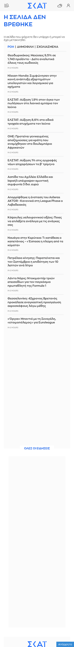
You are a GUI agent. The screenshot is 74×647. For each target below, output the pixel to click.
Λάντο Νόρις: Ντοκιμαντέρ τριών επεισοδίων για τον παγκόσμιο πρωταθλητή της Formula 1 (31, 282)
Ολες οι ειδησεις (37, 448)
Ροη (11, 46)
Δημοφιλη (25, 46)
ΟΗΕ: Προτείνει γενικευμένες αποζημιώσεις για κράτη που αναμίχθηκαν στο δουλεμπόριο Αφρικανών (30, 142)
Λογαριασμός (68, 5)
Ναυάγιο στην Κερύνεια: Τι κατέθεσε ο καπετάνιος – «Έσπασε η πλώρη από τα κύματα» (35, 241)
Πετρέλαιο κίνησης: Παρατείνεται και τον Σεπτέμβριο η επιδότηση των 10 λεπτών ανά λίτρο (34, 262)
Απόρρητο (65, 644)
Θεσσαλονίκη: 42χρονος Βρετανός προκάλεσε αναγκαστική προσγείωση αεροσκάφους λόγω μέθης (34, 302)
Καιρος (60, 5)
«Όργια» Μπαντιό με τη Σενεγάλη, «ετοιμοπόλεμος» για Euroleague (32, 321)
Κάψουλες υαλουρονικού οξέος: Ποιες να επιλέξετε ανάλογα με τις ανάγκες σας (35, 221)
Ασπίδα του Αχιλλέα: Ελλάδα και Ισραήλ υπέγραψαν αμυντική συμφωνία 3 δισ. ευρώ (30, 181)
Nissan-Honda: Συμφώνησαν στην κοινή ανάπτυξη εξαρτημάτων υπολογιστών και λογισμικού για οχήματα (32, 81)
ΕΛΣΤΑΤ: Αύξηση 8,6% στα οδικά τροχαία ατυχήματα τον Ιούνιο (31, 122)
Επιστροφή (64, 633)
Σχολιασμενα (47, 46)
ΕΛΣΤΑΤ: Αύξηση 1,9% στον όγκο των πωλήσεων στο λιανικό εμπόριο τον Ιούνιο (34, 103)
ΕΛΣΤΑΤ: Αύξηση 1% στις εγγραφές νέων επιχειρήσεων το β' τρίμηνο (32, 162)
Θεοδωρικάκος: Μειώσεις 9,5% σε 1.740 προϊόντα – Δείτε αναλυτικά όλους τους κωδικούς (32, 59)
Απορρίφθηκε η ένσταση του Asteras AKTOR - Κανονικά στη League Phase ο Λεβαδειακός (35, 201)
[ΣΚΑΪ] (37, 5)
